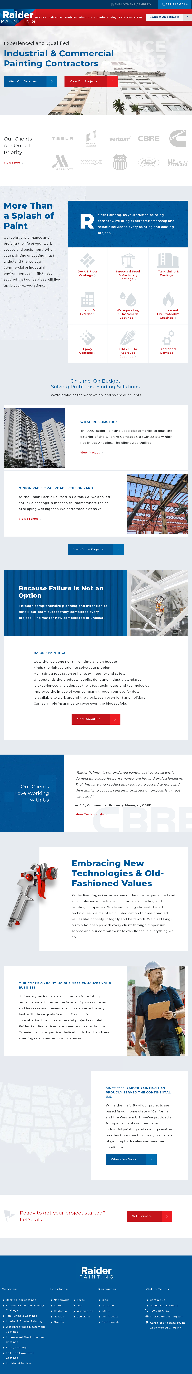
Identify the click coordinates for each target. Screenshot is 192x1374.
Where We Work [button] (123, 1159)
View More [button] (12, 162)
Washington (85, 1311)
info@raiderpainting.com (166, 1316)
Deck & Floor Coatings (21, 1300)
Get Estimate (142, 1216)
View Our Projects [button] (84, 81)
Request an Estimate (164, 1305)
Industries (56, 17)
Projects (71, 17)
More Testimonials (89, 814)
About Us (85, 17)
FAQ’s (106, 1311)
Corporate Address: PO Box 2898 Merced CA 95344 (168, 1325)
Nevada (59, 1316)
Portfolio (108, 1305)
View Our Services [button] (23, 81)
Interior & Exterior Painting (24, 1321)
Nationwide (61, 1300)
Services (40, 17)
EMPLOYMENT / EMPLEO (133, 4)
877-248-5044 (177, 4)
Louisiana (83, 1316)
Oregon (59, 1322)
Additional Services (19, 1363)
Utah (80, 1305)
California (60, 1311)
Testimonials (110, 1322)
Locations (101, 17)
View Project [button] (90, 452)
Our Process (110, 1316)
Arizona (59, 1305)
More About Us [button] (88, 719)
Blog (113, 17)
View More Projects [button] (89, 549)
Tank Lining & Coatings (21, 1315)
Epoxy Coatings (16, 1347)
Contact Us (135, 17)
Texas (81, 1300)
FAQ (122, 17)
